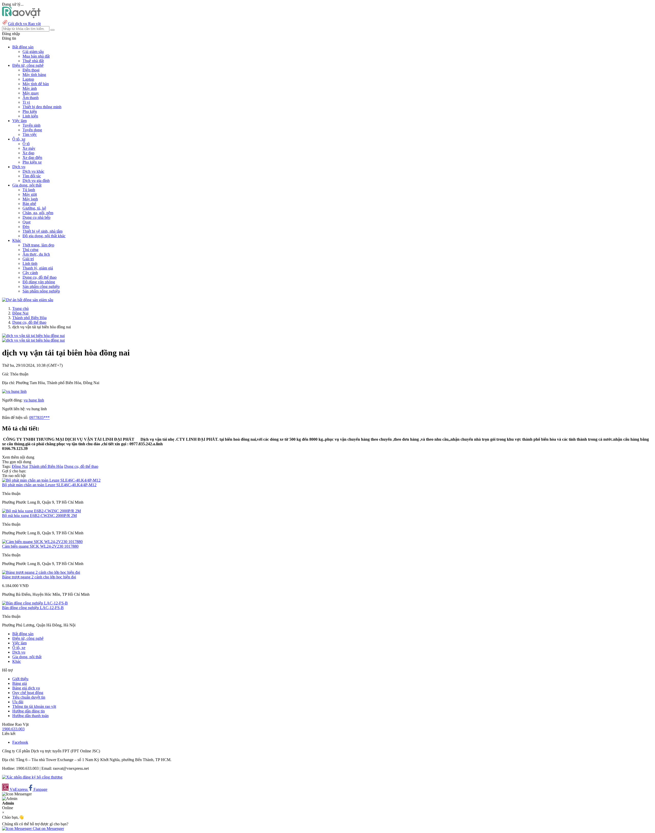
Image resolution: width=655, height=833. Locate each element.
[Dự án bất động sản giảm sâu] (27, 300)
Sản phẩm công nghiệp (41, 286)
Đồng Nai (20, 313)
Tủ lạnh (29, 190)
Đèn (26, 226)
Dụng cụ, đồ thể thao (40, 277)
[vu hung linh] (14, 391)
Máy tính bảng (34, 74)
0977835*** (39, 417)
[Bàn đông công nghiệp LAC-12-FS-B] (35, 603)
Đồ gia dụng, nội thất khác (44, 236)
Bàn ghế (29, 203)
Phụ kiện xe (32, 162)
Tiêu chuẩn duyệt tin (28, 697)
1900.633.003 (13, 729)
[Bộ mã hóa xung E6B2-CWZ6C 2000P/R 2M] (41, 511)
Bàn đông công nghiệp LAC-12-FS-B (33, 607)
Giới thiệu (20, 679)
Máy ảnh (30, 88)
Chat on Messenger (48, 828)
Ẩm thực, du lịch (36, 254)
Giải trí (28, 259)
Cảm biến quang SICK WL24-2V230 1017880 (40, 546)
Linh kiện (30, 116)
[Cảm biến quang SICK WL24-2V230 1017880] (42, 541)
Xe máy (29, 148)
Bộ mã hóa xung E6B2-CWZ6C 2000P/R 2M (39, 515)
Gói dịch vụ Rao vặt (24, 23)
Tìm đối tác (32, 176)
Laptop (28, 79)
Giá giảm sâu (33, 51)
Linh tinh (30, 263)
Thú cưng (30, 249)
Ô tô (26, 144)
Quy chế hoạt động (27, 692)
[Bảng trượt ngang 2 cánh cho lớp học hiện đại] (41, 572)
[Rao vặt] (21, 17)
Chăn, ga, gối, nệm (38, 213)
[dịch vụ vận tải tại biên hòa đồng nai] (33, 335)
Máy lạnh (30, 199)
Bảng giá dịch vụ (26, 688)
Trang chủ (20, 308)
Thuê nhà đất (33, 61)
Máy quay (31, 93)
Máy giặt (30, 194)
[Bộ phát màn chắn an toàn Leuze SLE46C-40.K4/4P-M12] (51, 480)
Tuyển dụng (32, 130)
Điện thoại (31, 70)
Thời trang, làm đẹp (38, 245)
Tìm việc (30, 134)
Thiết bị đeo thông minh (42, 107)
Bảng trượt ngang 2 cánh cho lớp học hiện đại (39, 577)
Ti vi (26, 102)
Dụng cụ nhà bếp (36, 217)
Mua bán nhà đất (36, 56)
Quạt (26, 222)
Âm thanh (31, 97)
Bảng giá (19, 683)
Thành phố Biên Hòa (29, 318)
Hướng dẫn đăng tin (28, 711)
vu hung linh (34, 400)
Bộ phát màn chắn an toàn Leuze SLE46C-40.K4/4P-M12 (49, 485)
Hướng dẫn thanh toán (30, 715)
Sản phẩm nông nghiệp (41, 291)
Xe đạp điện (32, 157)
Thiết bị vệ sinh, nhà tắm (42, 231)
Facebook (20, 742)
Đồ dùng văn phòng (39, 282)
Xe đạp (28, 153)
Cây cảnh (30, 273)
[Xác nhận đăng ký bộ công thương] (32, 777)
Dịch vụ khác (33, 171)
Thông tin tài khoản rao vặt (34, 706)
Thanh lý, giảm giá (38, 268)
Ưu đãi (17, 702)
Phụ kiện (30, 111)
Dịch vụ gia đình (36, 180)
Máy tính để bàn (36, 84)
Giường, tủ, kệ (34, 208)
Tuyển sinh (31, 125)
